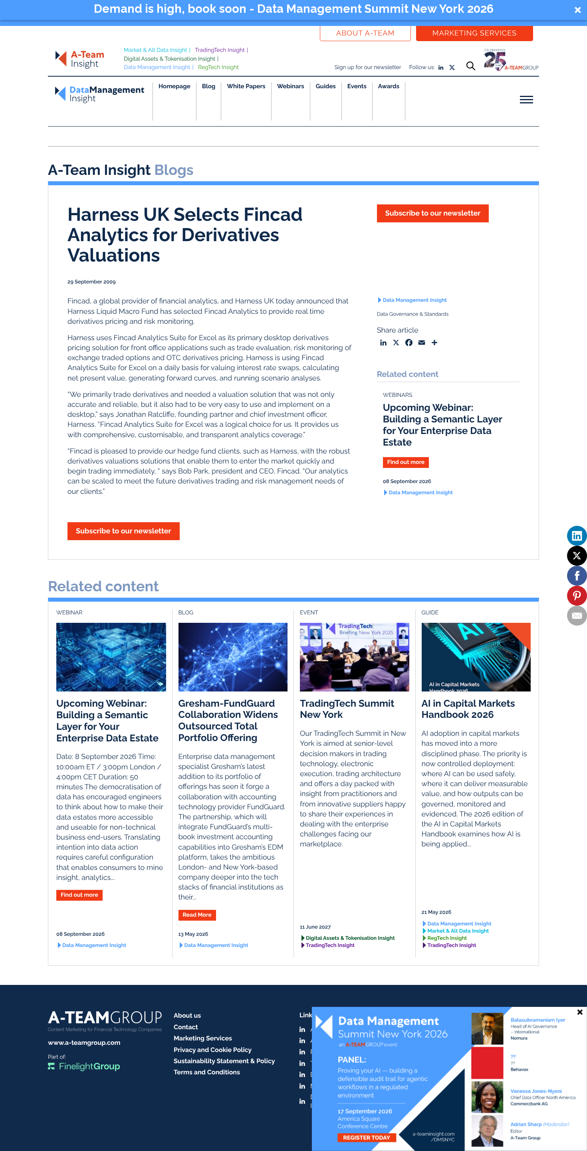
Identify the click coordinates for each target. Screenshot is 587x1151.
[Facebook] (577, 576)
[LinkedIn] (577, 536)
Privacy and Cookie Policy (213, 1050)
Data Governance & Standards (413, 314)
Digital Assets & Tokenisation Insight (169, 59)
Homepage (174, 86)
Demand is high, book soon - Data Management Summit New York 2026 (294, 8)
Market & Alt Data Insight (155, 50)
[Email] (577, 616)
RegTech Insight (218, 67)
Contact (186, 1027)
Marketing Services (474, 33)
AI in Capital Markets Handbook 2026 (468, 709)
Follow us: (422, 67)
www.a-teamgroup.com (84, 1042)
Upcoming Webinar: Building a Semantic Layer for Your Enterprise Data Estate (442, 425)
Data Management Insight (157, 67)
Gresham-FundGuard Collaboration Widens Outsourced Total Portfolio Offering (228, 720)
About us (187, 1015)
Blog (209, 86)
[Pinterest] (577, 596)
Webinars (290, 86)
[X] (577, 556)
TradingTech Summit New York (347, 709)
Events (357, 86)
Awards (388, 86)
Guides (326, 86)
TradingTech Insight (220, 50)
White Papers (246, 86)
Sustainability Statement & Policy (224, 1061)
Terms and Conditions (207, 1072)
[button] (293, 10)
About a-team (365, 33)
